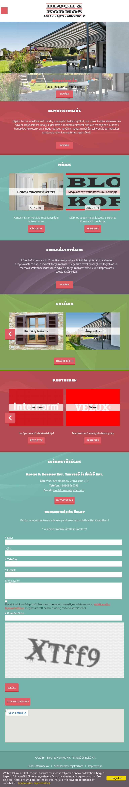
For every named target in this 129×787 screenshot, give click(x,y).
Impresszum (95, 766)
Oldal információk (38, 766)
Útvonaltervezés (18, 701)
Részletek (36, 228)
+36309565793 (69, 485)
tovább (64, 93)
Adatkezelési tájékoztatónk (34, 783)
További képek (64, 360)
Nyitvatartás (64, 500)
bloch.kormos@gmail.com (68, 490)
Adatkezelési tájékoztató (68, 766)
